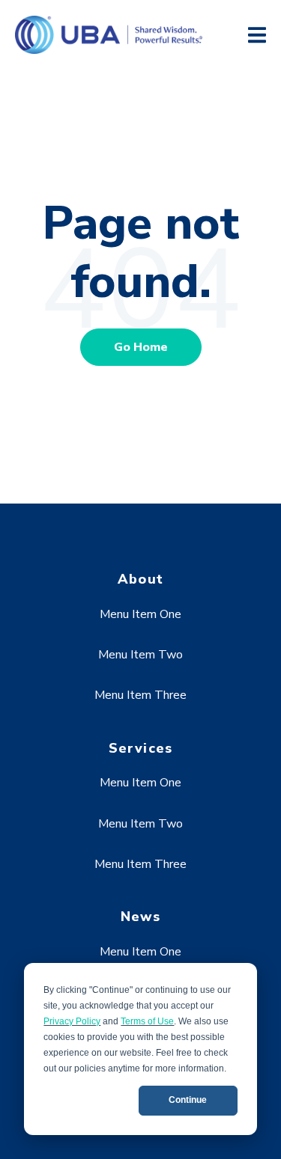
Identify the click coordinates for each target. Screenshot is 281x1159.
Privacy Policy (71, 1021)
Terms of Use (147, 1021)
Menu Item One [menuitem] (140, 614)
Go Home (141, 347)
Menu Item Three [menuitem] (140, 695)
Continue (188, 1100)
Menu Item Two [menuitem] (140, 654)
